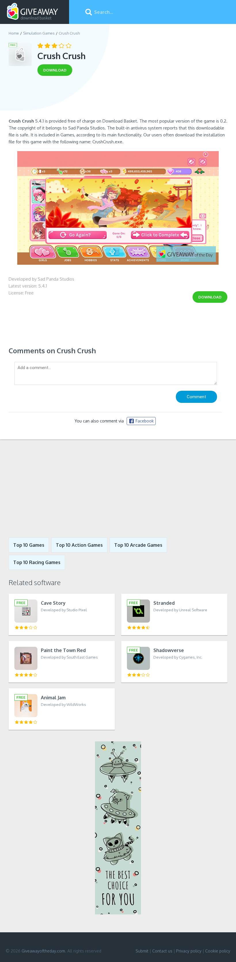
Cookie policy (217, 950)
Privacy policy (188, 950)
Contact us (162, 950)
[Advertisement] (118, 99)
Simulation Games (39, 33)
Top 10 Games (28, 545)
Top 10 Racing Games (36, 562)
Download (210, 297)
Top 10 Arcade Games (138, 545)
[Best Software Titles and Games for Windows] (118, 488)
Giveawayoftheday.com (43, 950)
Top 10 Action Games (79, 545)
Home (14, 33)
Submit (142, 950)
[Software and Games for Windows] (32, 11)
